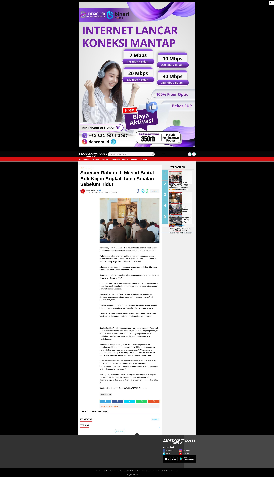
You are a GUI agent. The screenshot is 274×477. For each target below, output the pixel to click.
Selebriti (134, 159)
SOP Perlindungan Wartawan (134, 471)
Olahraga (115, 159)
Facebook (174, 471)
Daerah (86, 159)
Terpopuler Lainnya (177, 225)
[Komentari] (153, 401)
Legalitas (120, 471)
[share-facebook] (138, 191)
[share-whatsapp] (147, 191)
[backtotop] (137, 435)
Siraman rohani (88, 168)
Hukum (125, 159)
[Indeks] (189, 154)
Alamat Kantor (111, 471)
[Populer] (194, 154)
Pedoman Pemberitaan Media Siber (158, 471)
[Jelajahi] (271, 3)
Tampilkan (155, 419)
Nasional (96, 159)
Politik (105, 159)
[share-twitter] (142, 191)
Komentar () (154, 191)
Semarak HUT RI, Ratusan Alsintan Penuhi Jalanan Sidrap (179, 185)
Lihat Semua (120, 431)
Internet (144, 159)
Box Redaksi (100, 471)
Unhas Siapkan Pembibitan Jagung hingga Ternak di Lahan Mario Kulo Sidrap (179, 187)
